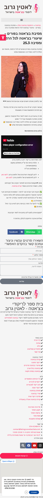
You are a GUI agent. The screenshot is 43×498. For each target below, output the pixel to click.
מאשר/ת (34, 492)
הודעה (40, 263)
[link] (3, 38)
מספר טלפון (38, 255)
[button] (21, 20)
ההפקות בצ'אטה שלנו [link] (25, 25)
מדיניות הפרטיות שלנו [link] (9, 487)
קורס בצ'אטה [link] (17, 186)
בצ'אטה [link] (38, 25)
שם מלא (40, 247)
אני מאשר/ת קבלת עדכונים (31, 277)
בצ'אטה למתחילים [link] (11, 318)
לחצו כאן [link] (4, 174)
